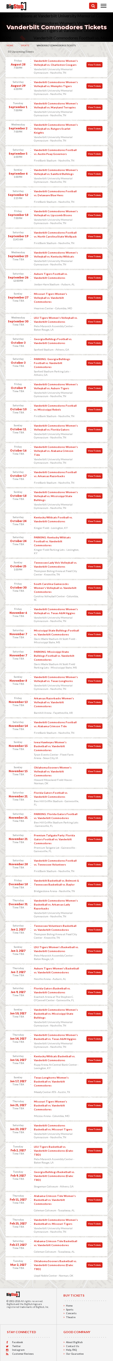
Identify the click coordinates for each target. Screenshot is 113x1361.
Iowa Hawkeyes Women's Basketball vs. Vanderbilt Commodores (50, 746)
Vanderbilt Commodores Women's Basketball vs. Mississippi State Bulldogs (56, 1013)
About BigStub (74, 1342)
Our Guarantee (75, 1353)
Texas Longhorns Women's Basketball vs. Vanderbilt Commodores (51, 1081)
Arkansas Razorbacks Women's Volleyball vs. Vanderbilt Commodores (54, 702)
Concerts (71, 1313)
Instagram (18, 1350)
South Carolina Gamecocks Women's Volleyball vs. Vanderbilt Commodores (55, 587)
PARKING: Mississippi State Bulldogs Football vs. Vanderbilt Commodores (54, 655)
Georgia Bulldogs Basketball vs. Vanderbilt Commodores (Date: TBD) (54, 1175)
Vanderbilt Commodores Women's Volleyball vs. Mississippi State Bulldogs (56, 496)
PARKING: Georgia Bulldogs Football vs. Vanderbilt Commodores (52, 362)
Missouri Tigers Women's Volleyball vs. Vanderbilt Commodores (50, 297)
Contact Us (72, 1346)
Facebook (17, 1342)
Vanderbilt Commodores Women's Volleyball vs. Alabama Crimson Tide (56, 450)
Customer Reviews (23, 1354)
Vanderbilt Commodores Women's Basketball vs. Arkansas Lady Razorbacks (56, 904)
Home (10, 45)
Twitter (16, 1346)
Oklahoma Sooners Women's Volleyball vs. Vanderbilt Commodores (52, 771)
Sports (25, 45)
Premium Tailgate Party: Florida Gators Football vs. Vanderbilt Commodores (54, 839)
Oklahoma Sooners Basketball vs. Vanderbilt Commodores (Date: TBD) (55, 1265)
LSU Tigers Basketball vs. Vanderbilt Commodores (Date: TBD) (54, 1150)
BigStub (11, 1304)
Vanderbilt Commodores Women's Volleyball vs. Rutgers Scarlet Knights (56, 128)
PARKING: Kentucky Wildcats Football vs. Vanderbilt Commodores (52, 541)
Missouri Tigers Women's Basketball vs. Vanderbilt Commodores (50, 1105)
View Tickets (94, 64)
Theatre (70, 1317)
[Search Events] (93, 6)
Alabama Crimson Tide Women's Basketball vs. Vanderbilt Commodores (55, 1199)
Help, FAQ (71, 1349)
